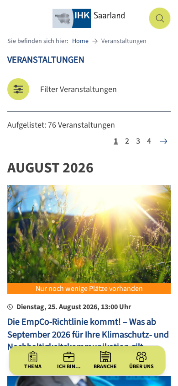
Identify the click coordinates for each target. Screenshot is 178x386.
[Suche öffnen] (160, 18)
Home (80, 41)
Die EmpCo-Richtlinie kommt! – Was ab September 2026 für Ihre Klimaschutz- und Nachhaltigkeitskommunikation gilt (88, 335)
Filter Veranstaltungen (78, 89)
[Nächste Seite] (163, 141)
